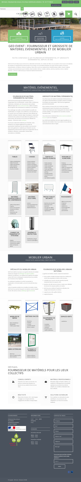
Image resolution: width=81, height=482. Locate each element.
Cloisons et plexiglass (32, 240)
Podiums (64, 163)
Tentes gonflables (48, 169)
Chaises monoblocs (32, 164)
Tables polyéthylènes (15, 161)
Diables (12, 240)
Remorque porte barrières (48, 205)
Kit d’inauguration (66, 207)
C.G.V (32, 419)
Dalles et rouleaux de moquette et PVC (67, 168)
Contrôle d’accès (31, 325)
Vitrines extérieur (31, 357)
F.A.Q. (32, 422)
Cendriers (46, 327)
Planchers (64, 166)
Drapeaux (64, 203)
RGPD (40, 419)
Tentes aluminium (48, 166)
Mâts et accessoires (66, 201)
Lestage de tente (48, 173)
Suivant (77, 29)
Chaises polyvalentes (32, 166)
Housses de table (14, 169)
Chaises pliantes (31, 161)
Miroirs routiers (31, 327)
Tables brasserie (14, 163)
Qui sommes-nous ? (56, 5)
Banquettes (13, 324)
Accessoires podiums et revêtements (67, 171)
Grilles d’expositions (15, 204)
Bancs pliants (30, 169)
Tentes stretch (47, 167)
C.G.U (36, 419)
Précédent (3, 29)
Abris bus (12, 353)
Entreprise (33, 420)
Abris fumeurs (13, 357)
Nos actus (65, 2)
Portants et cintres (14, 209)
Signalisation (47, 210)
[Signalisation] (43, 210)
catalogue (24, 120)
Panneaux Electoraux (32, 204)
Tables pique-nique (14, 325)
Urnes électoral (31, 206)
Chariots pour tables (15, 243)
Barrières (29, 321)
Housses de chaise (31, 172)
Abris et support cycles (15, 355)
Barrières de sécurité (49, 203)
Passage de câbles (49, 207)
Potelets (29, 322)
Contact (76, 2)
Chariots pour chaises (15, 242)
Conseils (71, 2)
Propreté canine (48, 329)
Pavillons (64, 204)
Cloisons (12, 210)
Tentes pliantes (48, 163)
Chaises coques (31, 163)
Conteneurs (47, 325)
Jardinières (64, 321)
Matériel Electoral (31, 207)
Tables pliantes (13, 166)
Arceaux (29, 324)
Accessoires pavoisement (65, 209)
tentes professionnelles (23, 105)
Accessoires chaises (32, 170)
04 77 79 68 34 (49, 2)
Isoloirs (29, 203)
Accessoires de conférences (13, 212)
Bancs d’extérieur (14, 323)
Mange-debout (13, 167)
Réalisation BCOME (23, 479)
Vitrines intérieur (31, 355)
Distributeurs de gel (32, 238)
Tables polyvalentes (15, 164)
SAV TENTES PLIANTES (49, 178)
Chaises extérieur (31, 167)
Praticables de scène (67, 164)
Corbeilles (46, 324)
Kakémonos (64, 206)
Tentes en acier (48, 164)
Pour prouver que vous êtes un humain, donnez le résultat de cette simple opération (63, 456)
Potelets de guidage (49, 209)
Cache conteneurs (48, 330)
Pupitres (12, 206)
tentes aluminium (63, 116)
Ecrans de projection (15, 207)
